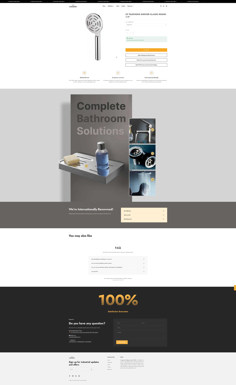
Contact (123, 6)
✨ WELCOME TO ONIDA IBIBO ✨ (16, 1)
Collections (110, 6)
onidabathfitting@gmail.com (74, 337)
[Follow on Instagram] (73, 376)
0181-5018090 (88, 341)
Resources (130, 6)
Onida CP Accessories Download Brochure (146, 60)
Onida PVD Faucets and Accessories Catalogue (146, 65)
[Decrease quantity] (127, 32)
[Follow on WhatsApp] (79, 376)
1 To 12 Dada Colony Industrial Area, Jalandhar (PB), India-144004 (84, 332)
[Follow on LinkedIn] (76, 376)
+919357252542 (72, 341)
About (117, 6)
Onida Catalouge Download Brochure (146, 55)
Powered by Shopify (83, 380)
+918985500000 (80, 341)
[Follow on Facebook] (69, 376)
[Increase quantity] (133, 32)
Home (104, 6)
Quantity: (127, 30)
